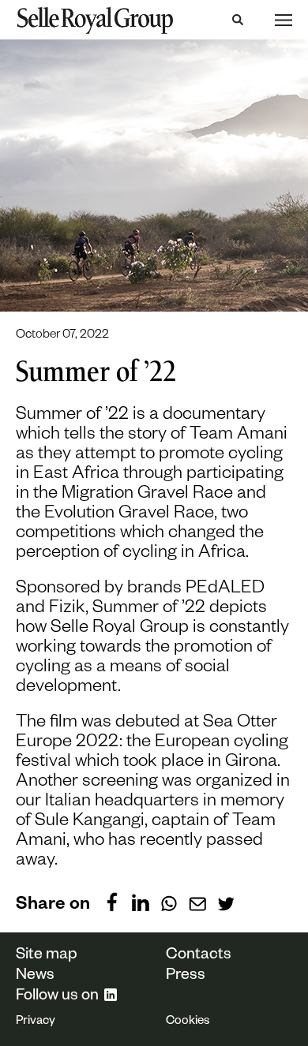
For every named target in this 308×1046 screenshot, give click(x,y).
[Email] (197, 901)
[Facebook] (112, 901)
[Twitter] (226, 901)
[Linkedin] (140, 901)
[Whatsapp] (169, 901)
